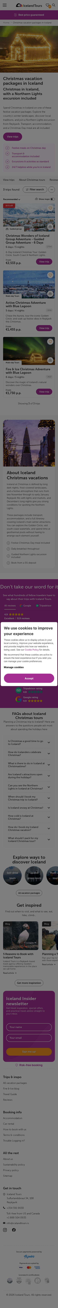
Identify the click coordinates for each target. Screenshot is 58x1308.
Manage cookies (14, 667)
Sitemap (7, 1176)
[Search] (54, 5)
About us (8, 1159)
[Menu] (4, 5)
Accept (29, 678)
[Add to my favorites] (50, 208)
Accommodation (12, 1118)
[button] (29, 690)
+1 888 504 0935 (16, 1217)
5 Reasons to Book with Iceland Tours (18, 956)
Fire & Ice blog (11, 1088)
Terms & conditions (14, 1135)
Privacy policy (11, 1170)
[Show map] (50, 227)
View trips (8, 180)
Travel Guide (10, 1094)
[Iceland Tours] (29, 5)
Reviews (7, 1099)
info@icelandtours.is (17, 1223)
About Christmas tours (32, 180)
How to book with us (14, 1129)
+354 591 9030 (15, 1208)
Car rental (8, 1123)
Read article (8, 973)
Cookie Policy (32, 649)
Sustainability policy (14, 1164)
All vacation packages (15, 1083)
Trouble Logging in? (14, 1140)
